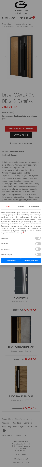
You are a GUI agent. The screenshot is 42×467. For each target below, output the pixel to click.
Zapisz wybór (11, 260)
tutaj (23, 233)
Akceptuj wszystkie (31, 260)
